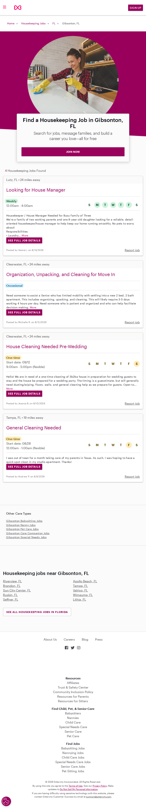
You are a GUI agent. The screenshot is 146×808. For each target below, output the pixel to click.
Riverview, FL (12, 581)
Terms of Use (76, 785)
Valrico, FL (80, 590)
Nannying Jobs (73, 753)
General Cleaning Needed (33, 427)
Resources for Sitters (73, 701)
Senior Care (73, 731)
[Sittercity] (17, 7)
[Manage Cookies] (6, 801)
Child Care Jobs (73, 757)
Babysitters (73, 713)
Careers (69, 639)
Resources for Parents (73, 696)
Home (10, 23)
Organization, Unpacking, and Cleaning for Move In (60, 274)
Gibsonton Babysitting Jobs (24, 520)
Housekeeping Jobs (33, 23)
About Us (50, 639)
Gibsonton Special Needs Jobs (26, 537)
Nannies (73, 718)
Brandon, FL (12, 585)
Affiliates (73, 683)
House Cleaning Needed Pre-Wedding (46, 346)
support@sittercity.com (98, 796)
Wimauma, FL (83, 595)
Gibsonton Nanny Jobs (21, 525)
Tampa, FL (80, 585)
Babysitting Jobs (73, 748)
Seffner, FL (10, 599)
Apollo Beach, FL (85, 581)
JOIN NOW (73, 151)
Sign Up (135, 7)
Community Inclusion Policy (73, 692)
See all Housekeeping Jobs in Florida (37, 612)
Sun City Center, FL (17, 590)
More (25, 235)
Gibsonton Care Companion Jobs (28, 533)
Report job (132, 250)
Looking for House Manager (35, 190)
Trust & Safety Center (73, 687)
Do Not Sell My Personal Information (79, 789)
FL (53, 23)
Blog (85, 639)
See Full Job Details (24, 240)
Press (99, 639)
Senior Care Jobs (73, 766)
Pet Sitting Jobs (73, 771)
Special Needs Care (73, 727)
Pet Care (73, 736)
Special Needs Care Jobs (73, 762)
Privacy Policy (100, 785)
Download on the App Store (73, 663)
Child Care (73, 722)
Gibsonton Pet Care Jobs (22, 529)
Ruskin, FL (10, 595)
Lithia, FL (79, 599)
